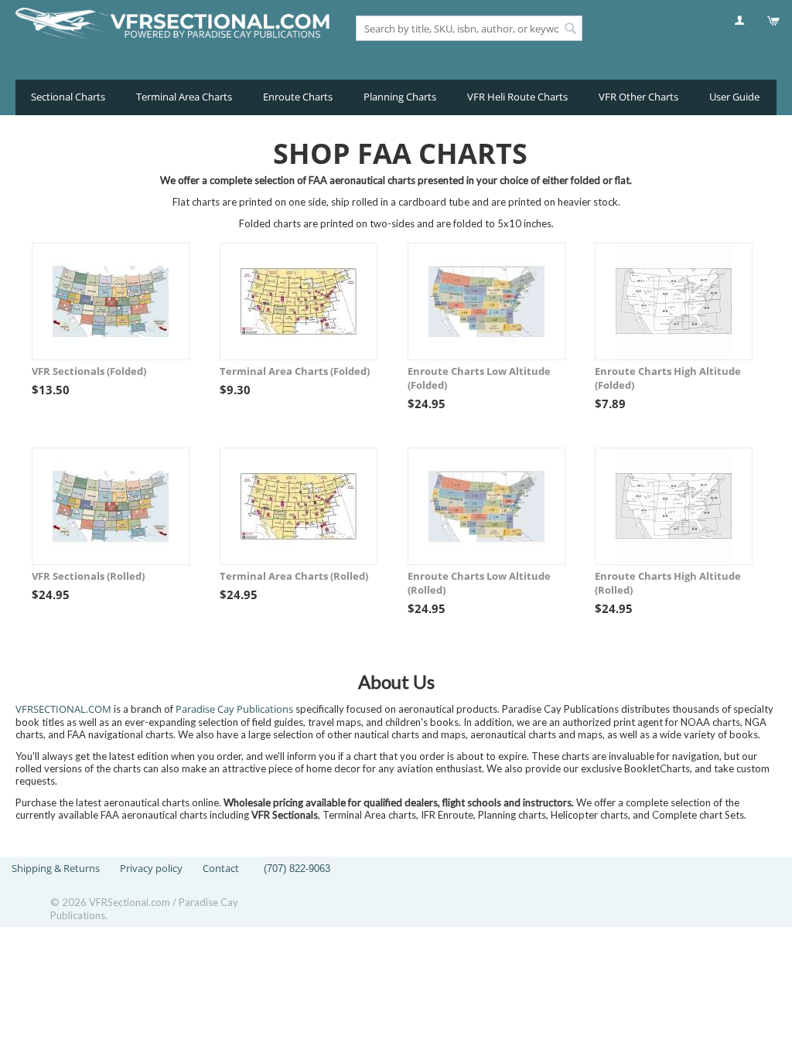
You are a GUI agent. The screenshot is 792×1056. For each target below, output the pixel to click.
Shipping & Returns (56, 868)
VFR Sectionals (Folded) (89, 371)
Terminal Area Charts (184, 97)
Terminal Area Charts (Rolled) (294, 576)
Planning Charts (400, 97)
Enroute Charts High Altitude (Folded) (668, 378)
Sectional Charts (68, 97)
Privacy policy (151, 868)
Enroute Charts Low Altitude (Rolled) (479, 583)
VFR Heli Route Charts (517, 97)
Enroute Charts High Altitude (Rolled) (668, 583)
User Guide (734, 97)
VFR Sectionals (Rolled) (88, 576)
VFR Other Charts (638, 97)
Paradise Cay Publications (234, 709)
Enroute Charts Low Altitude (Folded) (479, 378)
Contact (221, 868)
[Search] (571, 29)
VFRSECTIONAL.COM (63, 709)
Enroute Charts (298, 97)
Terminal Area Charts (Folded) (295, 371)
